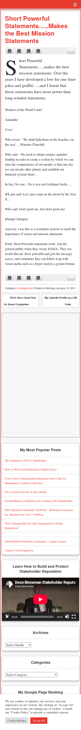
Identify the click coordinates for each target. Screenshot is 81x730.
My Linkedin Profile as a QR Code (61, 302)
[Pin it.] (38, 51)
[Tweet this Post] (19, 51)
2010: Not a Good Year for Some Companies (20, 301)
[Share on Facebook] (9, 51)
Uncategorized (25, 288)
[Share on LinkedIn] (28, 51)
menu (75, 4)
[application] (40, 599)
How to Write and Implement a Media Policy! (31, 469)
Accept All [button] (39, 720)
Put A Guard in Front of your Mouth (26, 492)
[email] (71, 51)
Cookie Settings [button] (17, 720)
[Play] (7, 617)
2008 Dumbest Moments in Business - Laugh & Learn (35, 541)
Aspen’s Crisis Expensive (19, 550)
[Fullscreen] (74, 617)
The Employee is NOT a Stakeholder (26, 460)
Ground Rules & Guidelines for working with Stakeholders (38, 501)
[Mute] (67, 617)
